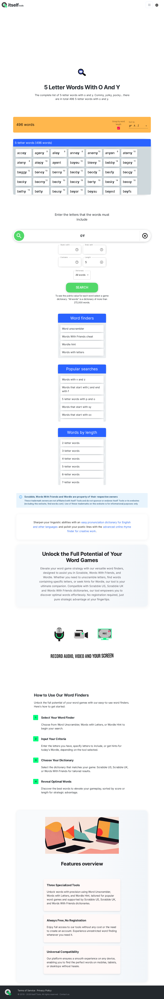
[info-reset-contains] (77, 262)
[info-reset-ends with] (101, 249)
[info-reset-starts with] (77, 249)
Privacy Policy (44, 990)
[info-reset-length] (101, 262)
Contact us (64, 994)
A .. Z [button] (136, 125)
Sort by (132, 122)
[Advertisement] (82, 33)
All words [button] (81, 274)
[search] (19, 236)
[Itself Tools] (82, 647)
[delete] (145, 236)
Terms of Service (26, 990)
